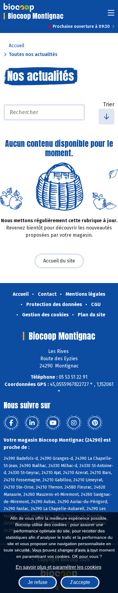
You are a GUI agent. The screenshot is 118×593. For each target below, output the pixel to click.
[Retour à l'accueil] (19, 7)
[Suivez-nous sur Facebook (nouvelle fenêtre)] (11, 422)
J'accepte (80, 582)
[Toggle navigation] (111, 14)
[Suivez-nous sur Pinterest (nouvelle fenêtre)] (94, 422)
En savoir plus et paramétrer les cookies (58, 567)
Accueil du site (59, 261)
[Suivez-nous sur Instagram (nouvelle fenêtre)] (73, 422)
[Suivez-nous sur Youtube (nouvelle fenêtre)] (53, 422)
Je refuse (38, 582)
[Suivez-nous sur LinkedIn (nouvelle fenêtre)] (32, 422)
